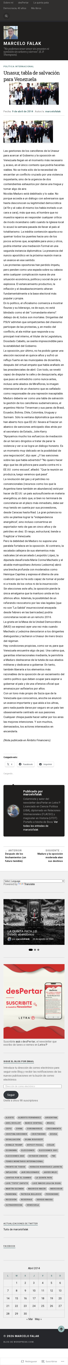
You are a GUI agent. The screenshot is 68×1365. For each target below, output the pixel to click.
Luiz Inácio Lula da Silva (47, 1183)
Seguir (11, 1094)
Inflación (11, 1172)
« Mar (29, 1319)
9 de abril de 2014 (22, 111)
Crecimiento (54, 1129)
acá (18, 1041)
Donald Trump (14, 1145)
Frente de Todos (15, 1167)
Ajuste (10, 1118)
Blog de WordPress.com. (18, 1342)
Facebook (9, 1246)
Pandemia (11, 1194)
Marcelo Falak (22, 43)
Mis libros (36, 8)
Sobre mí (8, 2)
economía (11, 1150)
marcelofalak (53, 111)
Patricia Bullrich (31, 1194)
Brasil (50, 1123)
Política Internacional (18, 66)
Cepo (9, 1129)
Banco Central (33, 1123)
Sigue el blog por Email (18, 1061)
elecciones (27, 1150)
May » (38, 1319)
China (19, 1129)
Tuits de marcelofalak (15, 1229)
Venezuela (33, 1205)
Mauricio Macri (37, 1189)
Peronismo (52, 1194)
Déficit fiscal (35, 1145)
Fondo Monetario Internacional (24, 1161)
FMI (53, 1156)
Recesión (11, 1200)
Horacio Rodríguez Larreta (46, 1167)
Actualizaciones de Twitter (20, 1223)
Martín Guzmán (15, 1189)
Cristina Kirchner (16, 1134)
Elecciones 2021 (48, 1150)
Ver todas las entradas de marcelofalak (40, 825)
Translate (29, 884)
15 (16, 1298)
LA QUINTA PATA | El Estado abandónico (22, 933)
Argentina (51, 1118)
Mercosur (56, 1189)
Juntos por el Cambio (18, 1178)
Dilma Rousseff (34, 1139)
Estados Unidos (38, 1156)
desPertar (23, 2)
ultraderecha (14, 1205)
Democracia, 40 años (14, 8)
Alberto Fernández (29, 1118)
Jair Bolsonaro (30, 1172)
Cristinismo (39, 1134)
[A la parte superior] (61, 1329)
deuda (53, 1134)
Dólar (50, 1145)
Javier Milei (50, 1172)
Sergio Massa (45, 1200)
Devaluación (13, 1139)
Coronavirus (34, 1129)
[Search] (6, 16)
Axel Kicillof (13, 1123)
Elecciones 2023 (15, 1156)
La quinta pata (41, 2)
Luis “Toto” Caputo (17, 1183)
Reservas (26, 1200)
